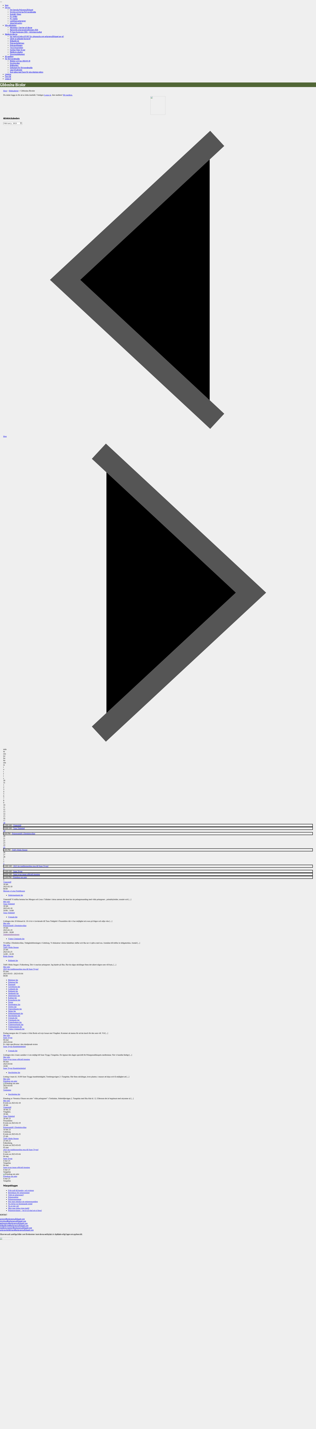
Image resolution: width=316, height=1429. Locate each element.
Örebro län (12, 1007)
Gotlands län (13, 989)
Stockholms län (14, 1016)
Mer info (6, 902)
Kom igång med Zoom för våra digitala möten (26, 72)
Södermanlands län (15, 895)
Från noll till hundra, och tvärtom (21, 1190)
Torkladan (7, 1090)
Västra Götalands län (16, 939)
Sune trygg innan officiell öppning (26, 874)
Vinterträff (17, 825)
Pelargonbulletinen (17, 43)
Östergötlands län (15, 1009)
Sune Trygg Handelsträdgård (14, 1046)
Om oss (7, 7)
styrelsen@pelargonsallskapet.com (13, 1221)
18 (4, 823)
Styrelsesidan (15, 63)
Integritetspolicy (16, 23)
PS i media (14, 19)
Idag (5, 436)
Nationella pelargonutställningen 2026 (24, 30)
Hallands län (13, 960)
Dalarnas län (13, 982)
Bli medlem (9, 56)
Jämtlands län (13, 993)
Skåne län (12, 1011)
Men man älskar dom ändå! (18, 1208)
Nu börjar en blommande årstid (20, 1204)
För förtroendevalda (12, 59)
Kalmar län (12, 998)
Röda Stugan (8, 956)
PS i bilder (13, 16)
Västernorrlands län (15, 1024)
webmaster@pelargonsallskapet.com (14, 1223)
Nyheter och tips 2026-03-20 (20, 61)
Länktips (8, 74)
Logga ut (8, 79)
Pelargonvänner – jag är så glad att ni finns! (25, 1210)
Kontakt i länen (15, 14)
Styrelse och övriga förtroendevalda (23, 12)
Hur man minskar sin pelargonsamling (23, 1202)
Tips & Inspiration (16, 47)
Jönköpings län (14, 996)
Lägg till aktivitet (16, 70)
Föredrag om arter (20, 877)
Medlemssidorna (11, 34)
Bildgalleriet (14, 41)
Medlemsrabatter (16, 52)
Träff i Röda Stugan (19, 850)
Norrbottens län (14, 1004)
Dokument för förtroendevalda (21, 68)
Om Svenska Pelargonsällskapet (21, 10)
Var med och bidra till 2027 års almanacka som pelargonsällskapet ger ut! (37, 36)
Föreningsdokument (17, 54)
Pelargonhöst (13, 1197)
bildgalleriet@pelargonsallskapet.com (14, 1226)
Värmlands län (14, 1020)
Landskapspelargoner (18, 21)
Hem (6, 5)
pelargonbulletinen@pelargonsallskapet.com (17, 1230)
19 (4, 831)
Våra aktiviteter (11, 25)
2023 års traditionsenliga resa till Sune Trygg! (31, 866)
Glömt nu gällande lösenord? (20, 39)
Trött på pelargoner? (16, 1195)
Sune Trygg (17, 871)
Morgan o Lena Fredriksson (14, 891)
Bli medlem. (68, 95)
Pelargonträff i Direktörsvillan (23, 833)
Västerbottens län (15, 1022)
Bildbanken (14, 65)
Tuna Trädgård (19, 828)
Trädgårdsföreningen (11, 934)
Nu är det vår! (13, 1206)
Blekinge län (13, 980)
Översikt (8, 76)
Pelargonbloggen (16, 45)
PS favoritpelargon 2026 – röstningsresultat (26, 32)
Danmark (11, 984)
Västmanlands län (15, 1027)
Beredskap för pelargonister (19, 1193)
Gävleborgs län (14, 987)
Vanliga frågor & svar (17, 50)
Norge (10, 1002)
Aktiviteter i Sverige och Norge (21, 27)
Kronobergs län (14, 1000)
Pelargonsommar (14, 1199)
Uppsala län (12, 917)
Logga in (47, 95)
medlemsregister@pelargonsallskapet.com (16, 1228)
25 (4, 847)
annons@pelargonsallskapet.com (12, 1219)
